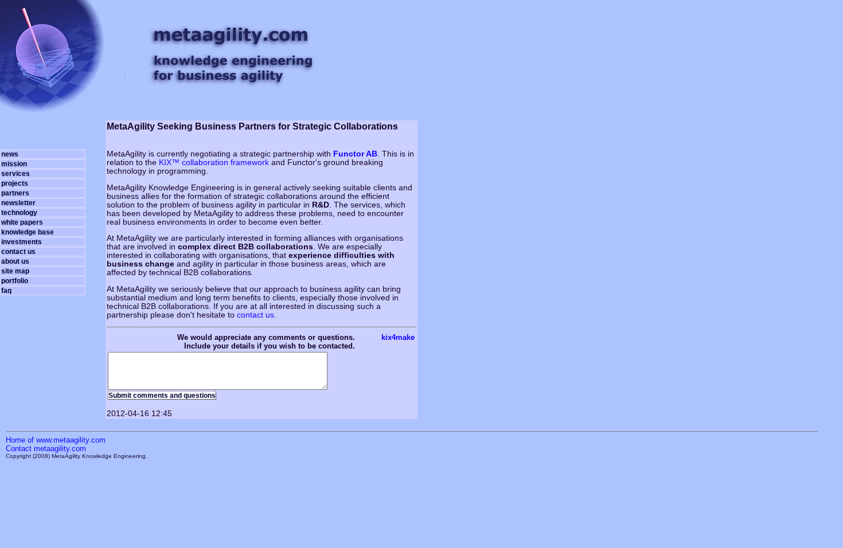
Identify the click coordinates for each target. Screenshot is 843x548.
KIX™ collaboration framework (214, 162)
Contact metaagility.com (46, 448)
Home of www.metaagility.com (56, 440)
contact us (255, 315)
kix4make (398, 337)
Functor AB (355, 154)
